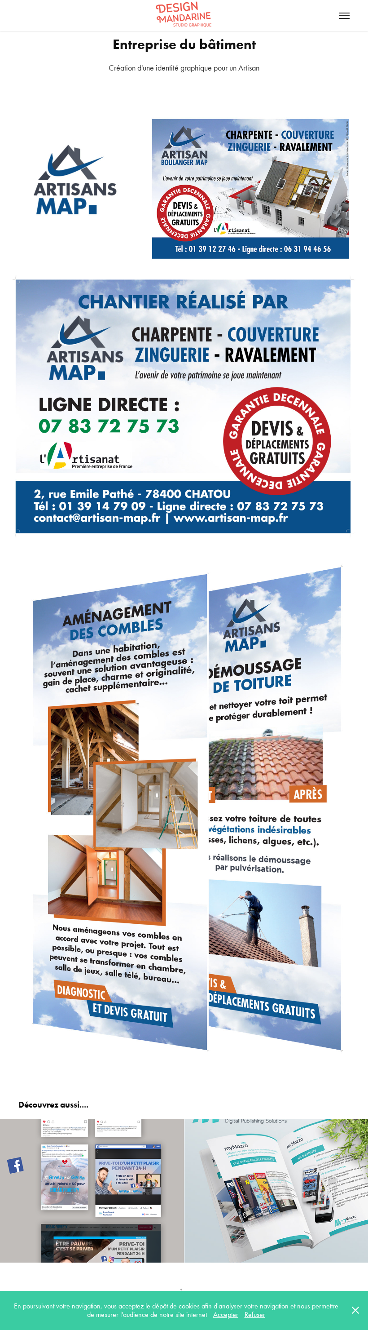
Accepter (225, 1314)
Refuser (255, 1314)
